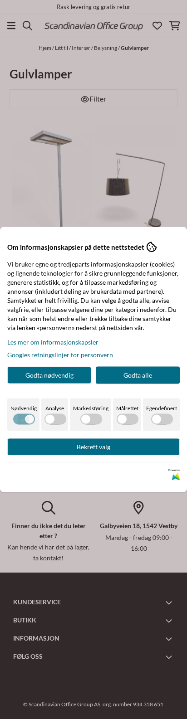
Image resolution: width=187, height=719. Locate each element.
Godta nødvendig (49, 375)
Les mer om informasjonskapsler (52, 342)
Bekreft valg (93, 447)
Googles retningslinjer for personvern (60, 355)
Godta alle (137, 375)
